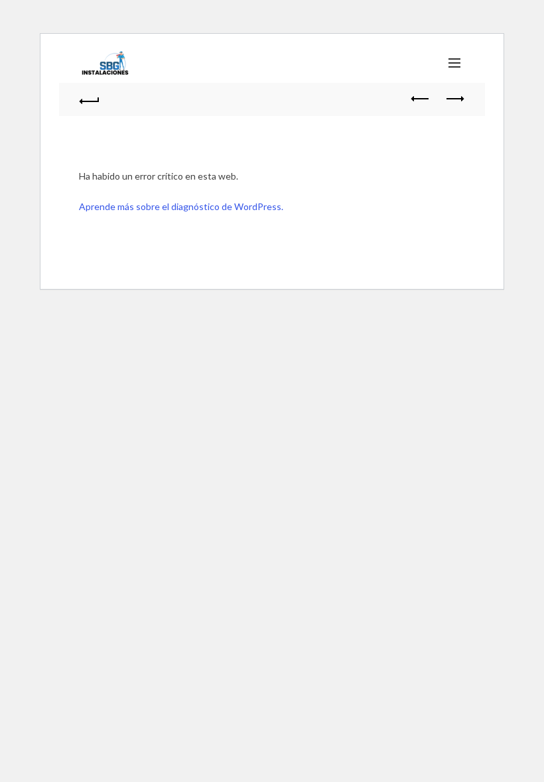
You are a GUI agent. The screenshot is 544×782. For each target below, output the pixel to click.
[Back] (89, 99)
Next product (454, 99)
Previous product (421, 99)
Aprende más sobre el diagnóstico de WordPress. (181, 206)
